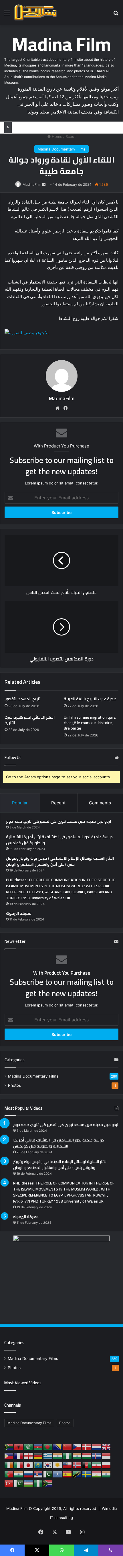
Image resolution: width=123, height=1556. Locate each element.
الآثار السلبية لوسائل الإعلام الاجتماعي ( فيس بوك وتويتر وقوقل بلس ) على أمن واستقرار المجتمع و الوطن (60, 861)
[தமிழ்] (106, 1473)
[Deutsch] (38, 1455)
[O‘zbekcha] (28, 1483)
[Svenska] (87, 1473)
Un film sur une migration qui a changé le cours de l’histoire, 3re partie (90, 723)
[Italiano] (19, 1464)
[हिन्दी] (77, 1455)
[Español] (67, 1473)
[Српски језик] (38, 1473)
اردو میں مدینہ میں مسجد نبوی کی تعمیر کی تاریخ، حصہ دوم (58, 821)
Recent (58, 803)
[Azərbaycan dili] (38, 1446)
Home (56, 136)
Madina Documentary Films (61, 149)
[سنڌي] (48, 1473)
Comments (100, 803)
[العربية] (28, 1446)
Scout (71, 136)
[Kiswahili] (77, 1473)
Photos (14, 1085)
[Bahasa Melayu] (67, 1464)
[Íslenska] (97, 1455)
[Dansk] (87, 1446)
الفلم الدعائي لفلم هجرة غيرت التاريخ (30, 720)
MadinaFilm (32, 184)
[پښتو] (87, 1464)
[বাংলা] (48, 1446)
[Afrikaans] (9, 1446)
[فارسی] (97, 1464)
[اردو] (19, 1483)
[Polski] (106, 1464)
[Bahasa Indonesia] (106, 1455)
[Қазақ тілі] (38, 1464)
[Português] (9, 1473)
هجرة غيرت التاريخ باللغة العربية (90, 699)
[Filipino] (9, 1455)
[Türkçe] (9, 1483)
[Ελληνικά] (48, 1455)
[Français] (19, 1455)
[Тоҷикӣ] (97, 1473)
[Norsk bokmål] (77, 1464)
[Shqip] (19, 1446)
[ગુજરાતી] (58, 1455)
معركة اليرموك (18, 913)
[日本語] (28, 1464)
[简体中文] (67, 1446)
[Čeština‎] (77, 1446)
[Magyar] (87, 1455)
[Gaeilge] (9, 1464)
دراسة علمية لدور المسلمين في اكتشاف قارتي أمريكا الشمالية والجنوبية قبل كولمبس (59, 840)
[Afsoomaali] (58, 1473)
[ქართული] (28, 1455)
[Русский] (28, 1473)
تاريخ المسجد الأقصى (23, 699)
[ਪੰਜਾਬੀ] (19, 1473)
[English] (106, 1446)
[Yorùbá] (38, 1483)
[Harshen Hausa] (67, 1455)
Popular (20, 803)
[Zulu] (48, 1483)
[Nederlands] (97, 1446)
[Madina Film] (35, 12)
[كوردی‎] (58, 1464)
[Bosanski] (58, 1446)
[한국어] (48, 1464)
